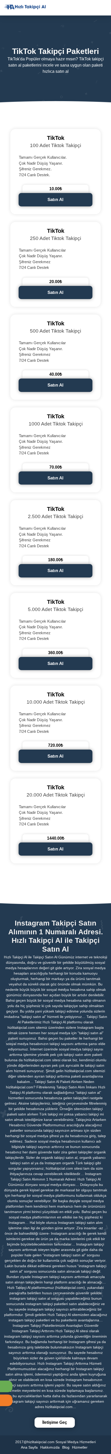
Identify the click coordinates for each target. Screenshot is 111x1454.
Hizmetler (80, 1447)
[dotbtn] (107, 3)
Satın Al (55, 199)
